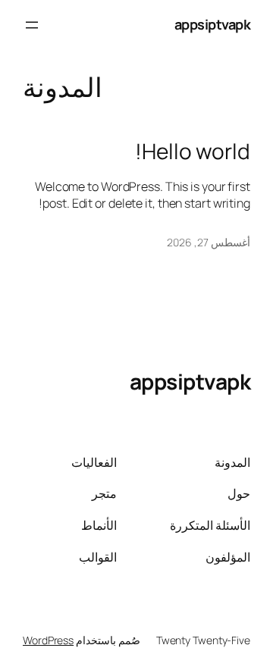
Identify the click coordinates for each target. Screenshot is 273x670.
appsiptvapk (212, 24)
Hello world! (192, 151)
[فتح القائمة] (32, 25)
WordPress (48, 640)
